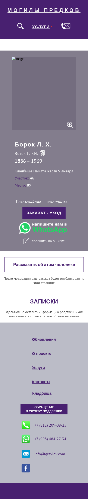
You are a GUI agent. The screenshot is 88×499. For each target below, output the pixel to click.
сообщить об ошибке (48, 241)
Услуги (38, 367)
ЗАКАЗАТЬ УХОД (44, 212)
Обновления (44, 339)
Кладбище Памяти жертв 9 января (44, 171)
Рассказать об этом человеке (44, 264)
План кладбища (28, 201)
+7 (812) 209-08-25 (50, 425)
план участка (57, 201)
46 (32, 178)
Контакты (41, 381)
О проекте (41, 353)
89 (29, 185)
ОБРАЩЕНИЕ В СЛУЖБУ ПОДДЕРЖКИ (44, 409)
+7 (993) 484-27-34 (50, 438)
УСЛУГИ (41, 26)
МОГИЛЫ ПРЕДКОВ (44, 10)
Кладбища (41, 393)
